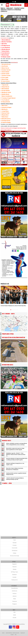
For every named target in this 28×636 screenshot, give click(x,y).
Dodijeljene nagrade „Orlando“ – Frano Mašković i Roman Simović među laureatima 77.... (15, 454)
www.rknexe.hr (14, 62)
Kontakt (14, 617)
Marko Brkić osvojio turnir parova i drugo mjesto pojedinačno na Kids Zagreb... (15, 449)
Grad (15, 540)
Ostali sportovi (14, 579)
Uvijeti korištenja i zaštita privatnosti (12, 632)
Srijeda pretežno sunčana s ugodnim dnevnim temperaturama (16, 473)
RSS (14, 612)
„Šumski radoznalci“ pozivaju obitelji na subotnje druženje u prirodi (15, 478)
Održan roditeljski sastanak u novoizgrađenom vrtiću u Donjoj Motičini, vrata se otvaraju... (16, 444)
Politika (14, 553)
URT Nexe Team (14, 572)
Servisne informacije (14, 555)
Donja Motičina (14, 588)
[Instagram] (14, 627)
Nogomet (15, 564)
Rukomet (15, 566)
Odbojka (14, 569)
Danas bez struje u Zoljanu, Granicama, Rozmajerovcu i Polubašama (14, 468)
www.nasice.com (5, 38)
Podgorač (14, 604)
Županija (14, 542)
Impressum (23, 632)
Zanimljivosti (14, 550)
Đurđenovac (14, 590)
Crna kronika (14, 547)
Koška (14, 598)
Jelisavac (15, 596)
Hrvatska (14, 545)
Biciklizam (14, 574)
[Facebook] (10, 627)
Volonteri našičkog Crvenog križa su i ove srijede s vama (15, 464)
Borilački (14, 577)
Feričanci (14, 593)
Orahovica (14, 601)
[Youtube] (17, 627)
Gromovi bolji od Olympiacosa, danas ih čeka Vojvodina (13, 306)
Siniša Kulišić (5, 13)
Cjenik (14, 615)
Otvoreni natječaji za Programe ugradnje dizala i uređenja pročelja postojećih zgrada (16, 459)
